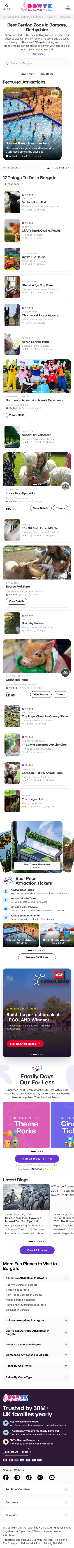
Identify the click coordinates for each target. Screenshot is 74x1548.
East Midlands (10, 17)
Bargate (39, 17)
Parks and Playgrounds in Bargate (26, 1304)
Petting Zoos (65, 17)
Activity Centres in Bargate (21, 1284)
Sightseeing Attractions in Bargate (27, 1354)
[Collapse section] (66, 1277)
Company (12, 1515)
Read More (37, 53)
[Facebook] (6, 1478)
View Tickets (28, 74)
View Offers (46, 74)
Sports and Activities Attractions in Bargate (27, 1332)
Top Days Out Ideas (18, 1489)
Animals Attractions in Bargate (25, 1320)
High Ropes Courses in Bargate (24, 1294)
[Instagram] (40, 1478)
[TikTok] (29, 1478)
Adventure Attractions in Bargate (26, 1277)
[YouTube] (52, 1478)
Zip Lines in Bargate (17, 1309)
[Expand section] (66, 1320)
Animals (51, 17)
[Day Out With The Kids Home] (37, 7)
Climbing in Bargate (17, 1289)
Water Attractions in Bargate (23, 1344)
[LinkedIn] (17, 1478)
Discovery (12, 1502)
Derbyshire (26, 17)
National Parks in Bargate (21, 1299)
